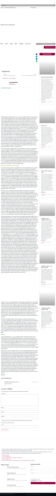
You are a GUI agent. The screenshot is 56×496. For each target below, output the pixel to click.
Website (2, 416)
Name (2, 407)
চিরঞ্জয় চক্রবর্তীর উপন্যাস (11, 473)
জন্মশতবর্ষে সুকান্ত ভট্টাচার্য (47, 77)
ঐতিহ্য (2, 44)
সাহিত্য (6, 44)
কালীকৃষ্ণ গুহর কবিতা (11, 479)
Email (32, 469)
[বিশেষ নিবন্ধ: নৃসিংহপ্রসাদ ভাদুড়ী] (4, 469)
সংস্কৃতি (11, 44)
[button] (33, 7)
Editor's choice (5, 465)
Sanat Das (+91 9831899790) (36, 494)
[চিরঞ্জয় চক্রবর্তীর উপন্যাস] (4, 475)
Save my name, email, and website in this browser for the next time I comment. (17, 420)
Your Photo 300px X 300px (35, 479)
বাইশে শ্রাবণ (44, 126)
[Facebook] (51, 7)
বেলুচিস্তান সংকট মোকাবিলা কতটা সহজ (46, 219)
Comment (3, 393)
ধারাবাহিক (21, 44)
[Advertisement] (28, 34)
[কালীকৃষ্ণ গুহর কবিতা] (4, 481)
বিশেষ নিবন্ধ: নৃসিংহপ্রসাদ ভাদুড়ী (12, 467)
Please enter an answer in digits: (7, 422)
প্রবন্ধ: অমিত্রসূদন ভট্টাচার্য (11, 485)
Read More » (43, 99)
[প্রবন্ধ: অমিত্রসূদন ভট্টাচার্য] (4, 487)
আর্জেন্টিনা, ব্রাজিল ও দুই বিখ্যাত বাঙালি (46, 267)
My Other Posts (12, 84)
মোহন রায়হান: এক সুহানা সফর (46, 171)
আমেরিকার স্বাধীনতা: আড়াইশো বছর (46, 309)
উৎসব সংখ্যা (27, 44)
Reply (5, 385)
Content (32, 473)
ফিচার (16, 44)
